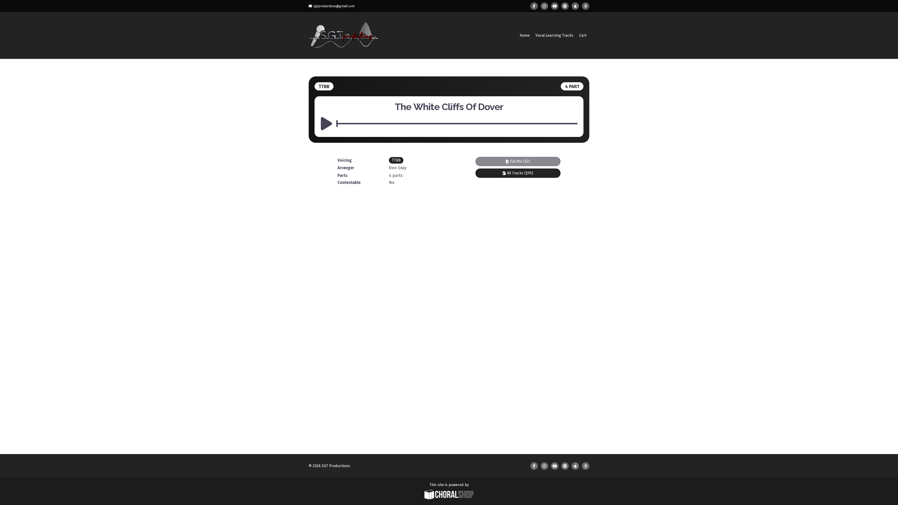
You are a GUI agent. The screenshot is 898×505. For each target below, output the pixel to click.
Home (525, 35)
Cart (583, 35)
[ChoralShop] (449, 494)
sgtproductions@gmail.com (334, 6)
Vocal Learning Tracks (554, 35)
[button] (517, 161)
